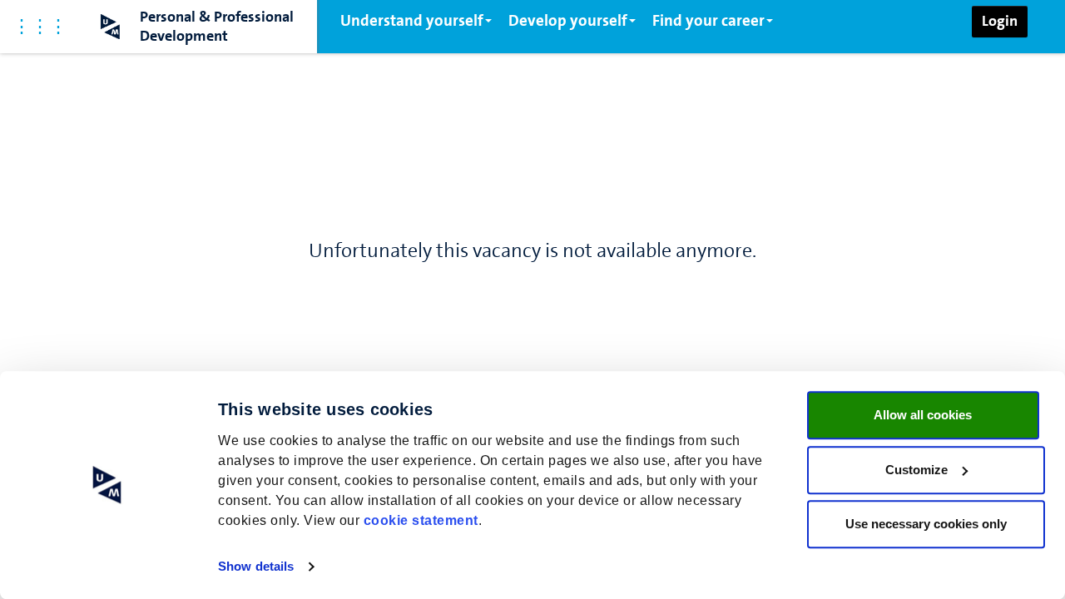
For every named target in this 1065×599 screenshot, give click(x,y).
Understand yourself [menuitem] (411, 20)
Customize (916, 470)
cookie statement (421, 520)
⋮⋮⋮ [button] (39, 26)
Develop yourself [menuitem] (567, 20)
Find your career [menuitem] (708, 20)
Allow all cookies (923, 415)
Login (1000, 21)
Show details (256, 566)
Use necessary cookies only (926, 524)
